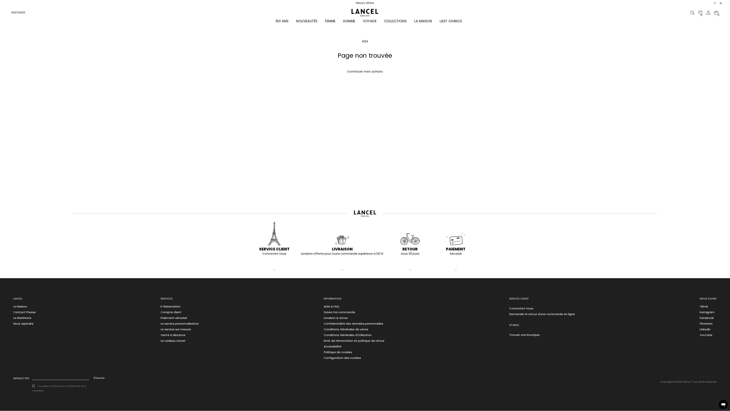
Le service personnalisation (180, 324)
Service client (274, 249)
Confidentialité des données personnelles (353, 324)
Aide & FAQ (331, 306)
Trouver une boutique (524, 335)
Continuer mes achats (365, 71)
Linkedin (705, 329)
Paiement (455, 249)
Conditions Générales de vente (346, 329)
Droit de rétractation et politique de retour (354, 341)
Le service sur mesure (176, 329)
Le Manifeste (22, 318)
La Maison (20, 306)
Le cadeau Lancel (173, 341)
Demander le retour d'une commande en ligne (542, 314)
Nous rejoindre (23, 324)
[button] (715, 3)
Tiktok (704, 306)
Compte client (171, 312)
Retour (410, 249)
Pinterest (706, 324)
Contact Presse (24, 312)
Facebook (707, 318)
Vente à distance (173, 335)
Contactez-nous (521, 308)
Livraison (342, 249)
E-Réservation (170, 306)
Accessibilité (332, 346)
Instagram (707, 312)
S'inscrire (99, 377)
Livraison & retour (336, 318)
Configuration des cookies (342, 358)
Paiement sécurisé (174, 318)
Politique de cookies (338, 352)
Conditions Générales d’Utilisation (348, 335)
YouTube (706, 335)
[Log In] (708, 12)
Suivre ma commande (339, 312)
